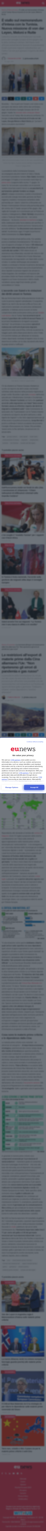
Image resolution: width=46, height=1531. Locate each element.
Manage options (11, 787)
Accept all (34, 787)
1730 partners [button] (15, 760)
